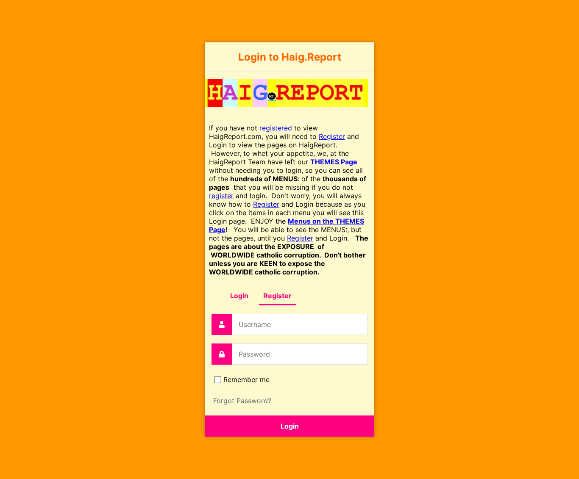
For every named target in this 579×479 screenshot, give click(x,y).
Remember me (246, 379)
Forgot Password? (242, 400)
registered (275, 128)
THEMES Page (333, 162)
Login (239, 295)
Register (332, 136)
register (221, 195)
